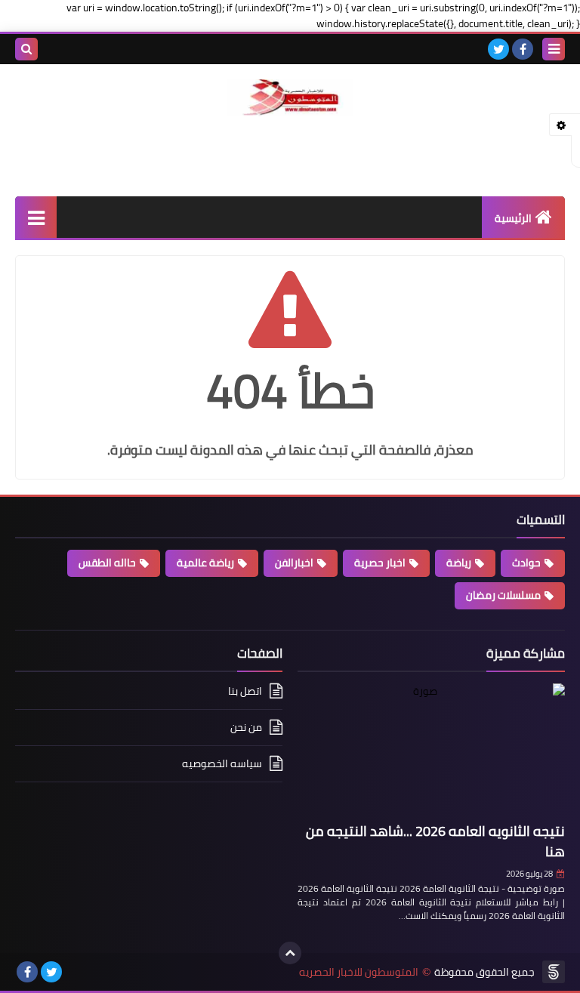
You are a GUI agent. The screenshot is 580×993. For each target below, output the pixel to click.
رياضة (458, 562)
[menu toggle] (553, 49)
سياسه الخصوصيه (222, 763)
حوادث (526, 562)
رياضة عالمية (205, 562)
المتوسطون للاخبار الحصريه (358, 972)
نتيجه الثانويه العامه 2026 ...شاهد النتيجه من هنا (435, 841)
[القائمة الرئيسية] (36, 217)
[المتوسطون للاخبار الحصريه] (290, 97)
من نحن (246, 727)
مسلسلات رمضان (503, 595)
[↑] (290, 953)
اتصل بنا (245, 692)
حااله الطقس (107, 562)
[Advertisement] (290, 154)
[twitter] (498, 49)
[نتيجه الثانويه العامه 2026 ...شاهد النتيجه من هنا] (431, 750)
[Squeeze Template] (553, 972)
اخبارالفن (294, 562)
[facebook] (522, 49)
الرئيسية (513, 218)
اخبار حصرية (380, 562)
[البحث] (26, 49)
